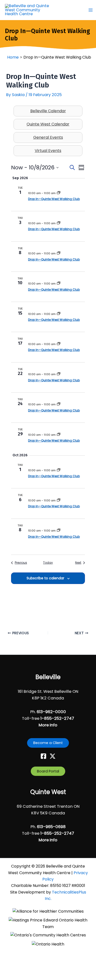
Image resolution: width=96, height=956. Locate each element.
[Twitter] (52, 756)
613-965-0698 (51, 827)
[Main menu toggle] (90, 10)
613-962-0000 (51, 712)
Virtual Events (48, 150)
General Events (48, 137)
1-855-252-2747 (57, 718)
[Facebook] (43, 756)
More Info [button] (48, 725)
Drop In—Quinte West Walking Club (54, 199)
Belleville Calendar (48, 111)
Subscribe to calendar (45, 578)
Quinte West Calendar (48, 124)
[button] (48, 743)
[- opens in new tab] (48, 911)
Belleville (48, 677)
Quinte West (48, 792)
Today (48, 563)
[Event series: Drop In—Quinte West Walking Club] (58, 193)
